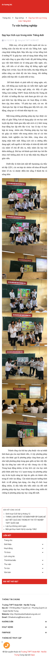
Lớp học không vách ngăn (16, 526)
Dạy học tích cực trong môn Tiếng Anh (23, 35)
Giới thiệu (7, 544)
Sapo (33, 655)
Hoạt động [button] (7, 627)
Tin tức (7, 568)
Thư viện (7, 564)
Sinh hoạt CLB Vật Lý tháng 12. (18, 514)
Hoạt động (8, 548)
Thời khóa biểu (10, 560)
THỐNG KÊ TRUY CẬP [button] (12, 638)
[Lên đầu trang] (40, 643)
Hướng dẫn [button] (7, 622)
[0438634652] (6, 646)
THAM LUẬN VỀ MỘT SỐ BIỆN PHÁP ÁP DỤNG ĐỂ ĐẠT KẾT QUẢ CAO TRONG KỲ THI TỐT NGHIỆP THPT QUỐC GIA (26, 520)
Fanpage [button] (6, 632)
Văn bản (7, 572)
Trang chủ (8, 540)
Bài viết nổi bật (10, 581)
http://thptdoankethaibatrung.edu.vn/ (25, 614)
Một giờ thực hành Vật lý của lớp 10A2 (21, 529)
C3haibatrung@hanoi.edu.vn (19, 617)
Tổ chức (7, 552)
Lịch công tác (9, 556)
